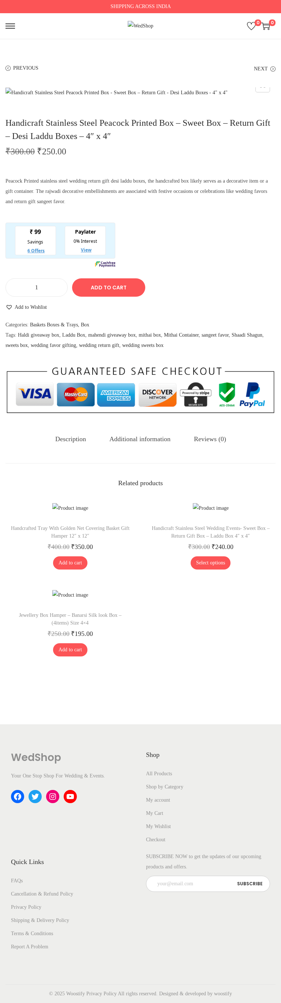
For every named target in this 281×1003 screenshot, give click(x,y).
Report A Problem (29, 946)
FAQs (17, 880)
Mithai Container (181, 335)
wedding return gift (99, 345)
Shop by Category (164, 787)
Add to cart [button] (70, 562)
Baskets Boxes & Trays (54, 324)
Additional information (140, 439)
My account (158, 800)
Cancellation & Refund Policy (42, 894)
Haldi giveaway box (38, 335)
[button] (26, 307)
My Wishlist (158, 826)
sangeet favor (215, 335)
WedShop (36, 757)
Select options (210, 562)
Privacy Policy (26, 907)
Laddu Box (73, 335)
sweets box (16, 345)
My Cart (154, 813)
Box (85, 324)
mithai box (150, 335)
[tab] (70, 439)
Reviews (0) (210, 439)
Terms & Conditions (32, 933)
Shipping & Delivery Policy (40, 920)
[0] (251, 26)
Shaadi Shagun (247, 335)
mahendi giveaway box (112, 335)
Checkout (155, 839)
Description (70, 439)
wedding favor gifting (53, 345)
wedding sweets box (143, 345)
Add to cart (109, 287)
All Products (159, 773)
